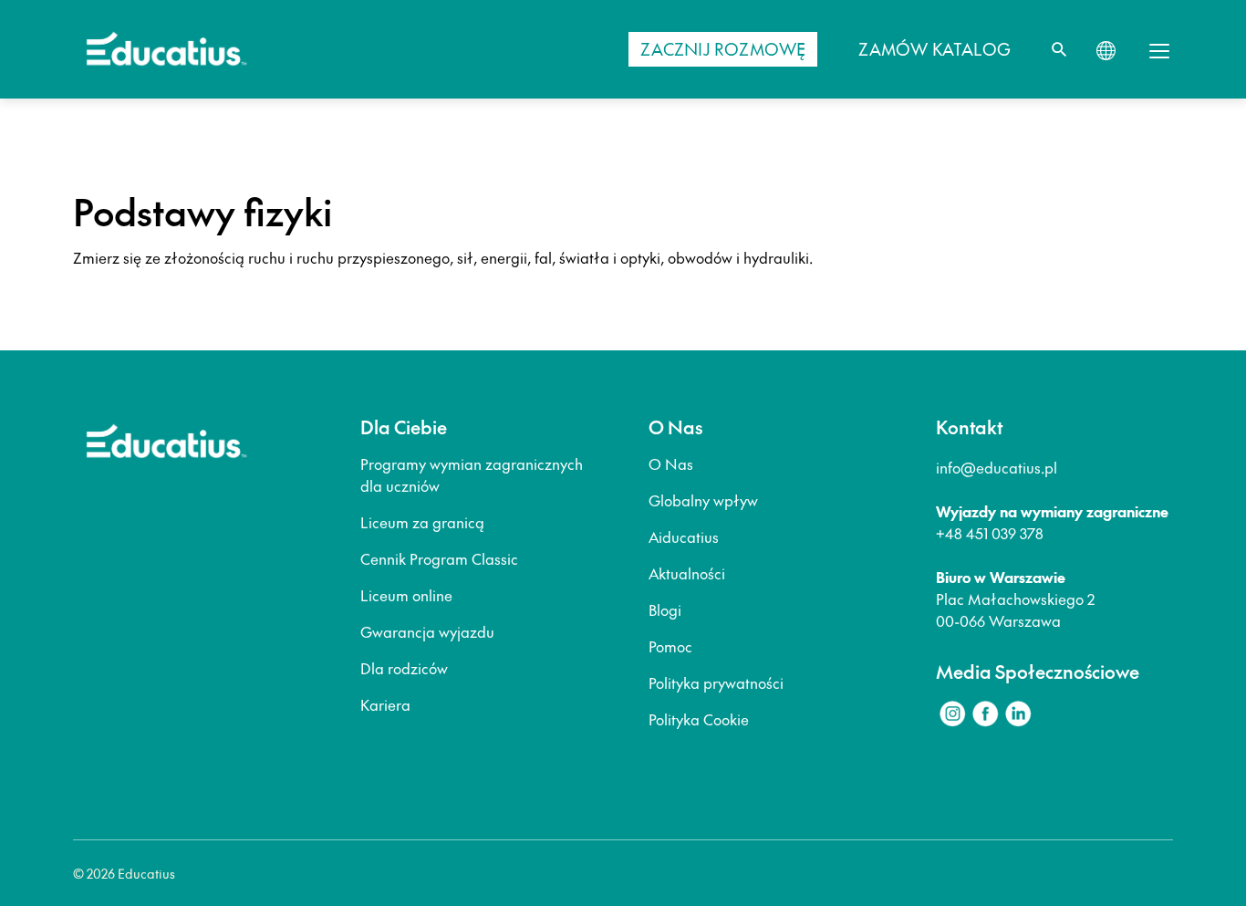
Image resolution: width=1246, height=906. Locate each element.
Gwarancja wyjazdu (427, 631)
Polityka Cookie (699, 719)
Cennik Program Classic (439, 558)
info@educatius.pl (996, 467)
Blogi (665, 609)
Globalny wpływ (703, 500)
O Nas (671, 463)
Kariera (385, 704)
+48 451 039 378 (990, 533)
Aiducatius (684, 536)
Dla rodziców (404, 668)
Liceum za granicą (422, 522)
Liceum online (406, 595)
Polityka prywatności (716, 682)
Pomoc (670, 646)
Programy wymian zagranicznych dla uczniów (471, 474)
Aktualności (687, 573)
